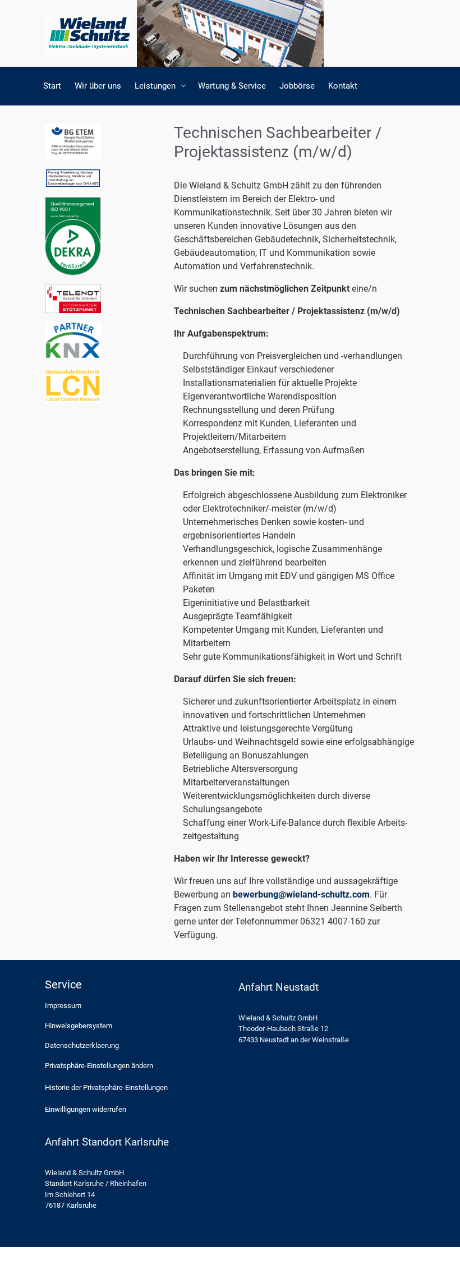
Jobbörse (297, 86)
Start (52, 86)
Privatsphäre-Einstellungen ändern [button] (99, 1065)
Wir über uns (98, 86)
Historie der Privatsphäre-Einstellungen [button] (106, 1087)
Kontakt (342, 86)
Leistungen (155, 86)
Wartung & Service (232, 86)
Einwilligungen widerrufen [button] (85, 1109)
